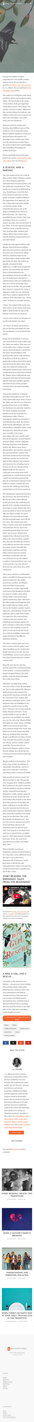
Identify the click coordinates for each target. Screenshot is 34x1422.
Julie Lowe (12, 1238)
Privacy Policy (7, 1415)
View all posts (16, 1132)
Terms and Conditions (9, 1417)
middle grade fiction (10, 1028)
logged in (15, 1149)
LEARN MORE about (17, 1018)
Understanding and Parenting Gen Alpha (17, 1274)
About (4, 1411)
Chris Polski (12, 1199)
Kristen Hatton (12, 1321)
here (24, 161)
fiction (14, 1025)
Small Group (6, 1384)
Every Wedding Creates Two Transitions (17, 1195)
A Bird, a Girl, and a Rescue (21, 85)
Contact (5, 1413)
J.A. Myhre (11, 914)
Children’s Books (7, 1381)
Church (5, 1386)
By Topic (5, 1388)
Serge (17, 1032)
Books (5, 1377)
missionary (8, 1032)
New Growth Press (19, 1352)
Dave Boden (12, 1278)
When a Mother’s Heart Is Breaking (17, 1234)
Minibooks (6, 1379)
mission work (24, 1028)
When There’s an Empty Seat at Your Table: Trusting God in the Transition (17, 1315)
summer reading (9, 1035)
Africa (6, 1025)
